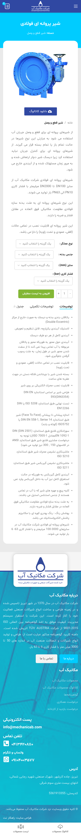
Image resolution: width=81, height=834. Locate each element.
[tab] (66, 306)
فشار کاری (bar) (63, 274)
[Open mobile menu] (76, 6)
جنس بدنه (66, 254)
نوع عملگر (67, 244)
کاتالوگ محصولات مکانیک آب (60, 688)
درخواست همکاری (67, 702)
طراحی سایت (23, 818)
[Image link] (40, 571)
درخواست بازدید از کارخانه (63, 709)
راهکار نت (9, 818)
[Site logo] (40, 6)
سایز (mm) (66, 265)
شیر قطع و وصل (36, 33)
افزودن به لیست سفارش (36, 294)
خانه (70, 123)
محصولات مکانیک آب (65, 681)
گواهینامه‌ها (71, 695)
